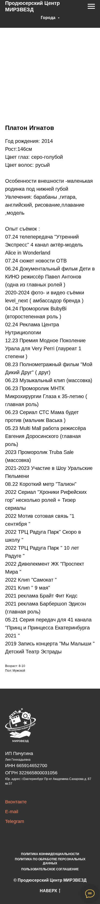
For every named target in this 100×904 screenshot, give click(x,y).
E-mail (11, 811)
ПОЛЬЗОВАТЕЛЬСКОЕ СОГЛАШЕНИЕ (50, 869)
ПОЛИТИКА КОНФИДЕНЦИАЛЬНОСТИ (50, 854)
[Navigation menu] (91, 6)
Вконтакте (16, 801)
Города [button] (48, 17)
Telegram (14, 821)
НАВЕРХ (48, 891)
